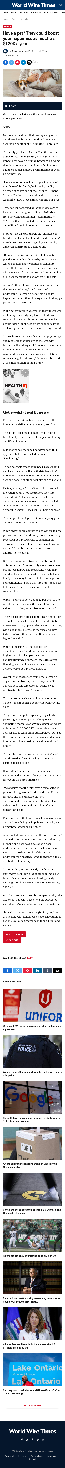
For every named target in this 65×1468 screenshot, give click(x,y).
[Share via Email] (29, 62)
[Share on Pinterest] (17, 62)
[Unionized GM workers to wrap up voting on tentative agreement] (32, 1005)
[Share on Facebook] (5, 62)
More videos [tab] (12, 940)
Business (36, 12)
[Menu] (5, 5)
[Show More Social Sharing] (35, 62)
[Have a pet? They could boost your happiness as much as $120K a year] (32, 83)
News (5, 12)
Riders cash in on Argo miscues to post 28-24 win (29, 1255)
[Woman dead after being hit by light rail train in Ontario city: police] (32, 1051)
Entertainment (51, 12)
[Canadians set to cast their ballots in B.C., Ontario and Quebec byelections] (32, 1189)
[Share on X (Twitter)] (11, 62)
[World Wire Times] (33, 5)
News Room (17, 51)
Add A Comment (32, 1405)
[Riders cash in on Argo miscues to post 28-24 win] (32, 1235)
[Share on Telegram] (23, 62)
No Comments (12, 55)
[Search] (60, 5)
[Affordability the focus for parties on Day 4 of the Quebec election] (32, 1143)
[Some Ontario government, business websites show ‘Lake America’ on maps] (32, 1097)
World (14, 12)
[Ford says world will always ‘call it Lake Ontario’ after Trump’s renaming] (32, 1369)
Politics (24, 12)
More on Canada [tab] (14, 934)
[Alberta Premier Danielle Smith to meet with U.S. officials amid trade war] (32, 1323)
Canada (7, 26)
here (30, 957)
